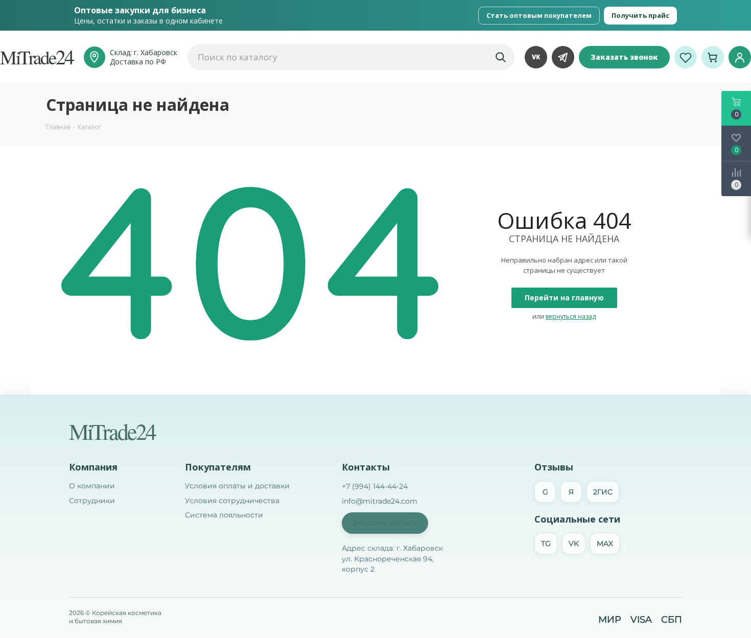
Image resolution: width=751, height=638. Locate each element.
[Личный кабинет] (740, 57)
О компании (92, 485)
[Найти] (500, 57)
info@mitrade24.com (379, 501)
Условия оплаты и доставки (237, 485)
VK (536, 57)
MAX (605, 543)
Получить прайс (640, 15)
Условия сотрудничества (232, 500)
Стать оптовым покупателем (539, 15)
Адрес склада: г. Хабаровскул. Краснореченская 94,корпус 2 (392, 559)
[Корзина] (712, 57)
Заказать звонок (624, 57)
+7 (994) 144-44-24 (375, 486)
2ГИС (603, 492)
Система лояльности (224, 514)
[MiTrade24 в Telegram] (563, 57)
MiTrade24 (112, 431)
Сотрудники (92, 500)
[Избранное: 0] (685, 57)
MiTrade (37, 57)
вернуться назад (571, 316)
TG (546, 543)
